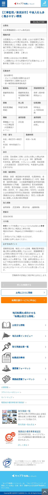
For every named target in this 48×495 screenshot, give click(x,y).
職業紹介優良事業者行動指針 (13, 402)
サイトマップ (6, 397)
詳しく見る (22, 445)
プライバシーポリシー (10, 392)
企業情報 (4, 387)
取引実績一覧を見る (26, 424)
